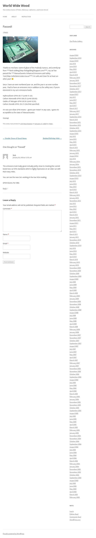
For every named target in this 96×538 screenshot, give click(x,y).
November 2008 (75, 304)
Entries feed (74, 514)
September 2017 (75, 92)
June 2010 (73, 251)
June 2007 (73, 352)
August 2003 (74, 480)
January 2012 (74, 217)
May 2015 (73, 142)
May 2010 (73, 254)
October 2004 (74, 441)
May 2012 (73, 209)
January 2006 (74, 399)
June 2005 (73, 419)
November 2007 (75, 338)
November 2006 (75, 371)
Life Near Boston (26, 124)
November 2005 (75, 405)
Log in (72, 511)
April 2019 (73, 72)
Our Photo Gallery (76, 41)
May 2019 (73, 69)
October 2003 (74, 475)
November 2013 (75, 170)
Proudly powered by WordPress (13, 534)
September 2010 (75, 245)
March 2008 (74, 327)
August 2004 (74, 447)
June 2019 (73, 66)
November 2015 (75, 125)
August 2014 (74, 156)
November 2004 (75, 439)
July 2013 (73, 181)
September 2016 (75, 117)
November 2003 (75, 472)
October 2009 (74, 273)
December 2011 (75, 220)
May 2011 (73, 229)
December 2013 (75, 167)
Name (6, 234)
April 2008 (73, 324)
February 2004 (75, 464)
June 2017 (73, 100)
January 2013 (74, 198)
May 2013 (73, 187)
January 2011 (74, 237)
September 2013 (75, 176)
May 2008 (73, 321)
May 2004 (73, 455)
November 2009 (75, 271)
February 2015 (75, 150)
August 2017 (74, 94)
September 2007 (75, 343)
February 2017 (75, 111)
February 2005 (75, 430)
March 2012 (74, 215)
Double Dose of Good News (15, 138)
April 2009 (73, 290)
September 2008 (75, 310)
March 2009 (74, 293)
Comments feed (75, 517)
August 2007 (74, 346)
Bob (14, 155)
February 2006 (75, 397)
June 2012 (73, 206)
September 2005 (75, 411)
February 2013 (75, 195)
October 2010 (74, 243)
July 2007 (73, 349)
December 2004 (75, 436)
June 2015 (73, 139)
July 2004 (73, 450)
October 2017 (74, 89)
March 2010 (74, 259)
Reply (5, 188)
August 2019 (74, 61)
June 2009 (73, 285)
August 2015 (74, 134)
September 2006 (75, 377)
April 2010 (73, 257)
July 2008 (73, 315)
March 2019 (74, 75)
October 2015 (74, 128)
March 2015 (74, 148)
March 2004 (74, 461)
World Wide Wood (16, 5)
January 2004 (74, 466)
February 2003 (75, 497)
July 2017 (73, 97)
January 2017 (74, 114)
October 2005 (74, 408)
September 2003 (75, 478)
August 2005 (74, 413)
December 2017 (75, 83)
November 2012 (75, 201)
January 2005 (74, 433)
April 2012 (73, 212)
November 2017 (75, 86)
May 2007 (73, 355)
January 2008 (74, 332)
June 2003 (73, 486)
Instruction (26, 17)
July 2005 (73, 416)
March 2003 (74, 494)
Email (5, 243)
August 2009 (74, 279)
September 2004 (75, 444)
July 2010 (73, 248)
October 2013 (74, 173)
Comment (7, 209)
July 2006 (73, 383)
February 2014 (75, 162)
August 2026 (74, 55)
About (14, 17)
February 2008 (75, 329)
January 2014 (74, 164)
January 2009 (74, 299)
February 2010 (75, 262)
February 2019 (75, 78)
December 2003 (75, 469)
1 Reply (5, 32)
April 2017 (73, 106)
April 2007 (73, 357)
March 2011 (74, 234)
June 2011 (73, 226)
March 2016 (74, 120)
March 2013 (74, 192)
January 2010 (74, 265)
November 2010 (75, 240)
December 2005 (75, 402)
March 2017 (74, 108)
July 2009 (73, 282)
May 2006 (73, 388)
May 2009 (73, 287)
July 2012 (73, 203)
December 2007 (75, 335)
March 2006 (74, 394)
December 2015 (75, 122)
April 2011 (73, 231)
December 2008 (75, 301)
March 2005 (74, 427)
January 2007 (74, 366)
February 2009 (75, 296)
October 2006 (74, 374)
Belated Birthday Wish (52, 138)
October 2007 (74, 341)
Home (5, 17)
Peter (51, 124)
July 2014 (73, 159)
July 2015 (73, 136)
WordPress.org (75, 520)
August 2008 (74, 313)
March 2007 (74, 360)
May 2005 (73, 422)
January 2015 (74, 153)
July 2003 (73, 483)
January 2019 (74, 80)
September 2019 (75, 58)
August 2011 (74, 223)
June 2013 (73, 184)
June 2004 (73, 453)
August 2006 (74, 380)
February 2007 (75, 363)
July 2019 (73, 64)
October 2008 (74, 307)
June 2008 (73, 318)
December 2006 (75, 369)
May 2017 (73, 103)
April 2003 (73, 492)
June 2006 (73, 385)
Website (6, 252)
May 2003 (73, 489)
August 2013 (74, 178)
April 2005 (73, 425)
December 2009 (75, 268)
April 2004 (73, 458)
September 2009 (75, 276)
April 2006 (73, 391)
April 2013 (73, 190)
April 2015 (73, 145)
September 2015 (75, 131)
